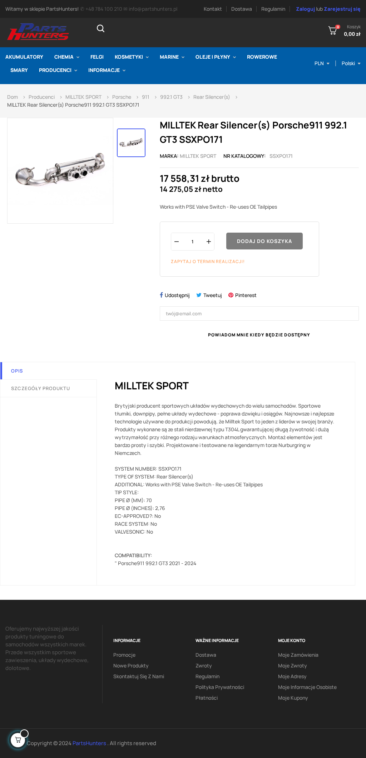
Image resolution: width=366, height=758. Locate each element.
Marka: (169, 155)
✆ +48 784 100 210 (101, 8)
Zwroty (204, 665)
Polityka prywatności (220, 687)
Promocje (124, 654)
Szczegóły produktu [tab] (40, 388)
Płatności (207, 697)
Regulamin (273, 8)
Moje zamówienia (298, 654)
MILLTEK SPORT (198, 155)
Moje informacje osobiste (307, 687)
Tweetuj (212, 295)
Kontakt (213, 8)
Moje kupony (293, 697)
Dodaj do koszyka (264, 241)
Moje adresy (292, 676)
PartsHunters (90, 743)
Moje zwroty (292, 665)
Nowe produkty (131, 665)
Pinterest (246, 295)
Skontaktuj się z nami (138, 676)
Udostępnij (177, 295)
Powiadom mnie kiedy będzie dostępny (259, 335)
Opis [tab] (17, 371)
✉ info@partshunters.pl (150, 8)
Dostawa (241, 8)
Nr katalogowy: (244, 155)
